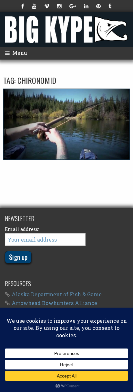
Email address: (22, 229)
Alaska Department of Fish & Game (57, 294)
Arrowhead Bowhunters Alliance (54, 303)
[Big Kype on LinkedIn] (87, 6)
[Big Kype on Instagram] (60, 6)
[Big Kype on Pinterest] (99, 6)
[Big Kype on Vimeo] (47, 6)
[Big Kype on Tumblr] (110, 6)
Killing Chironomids (66, 124)
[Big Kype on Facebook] (23, 6)
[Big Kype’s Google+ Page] (73, 6)
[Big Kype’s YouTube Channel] (35, 6)
